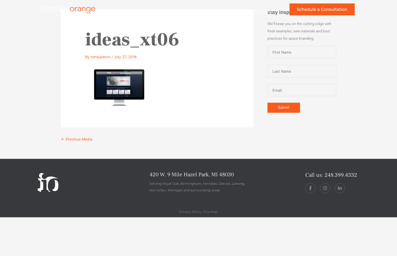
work (168, 11)
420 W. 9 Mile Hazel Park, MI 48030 (192, 174)
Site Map (210, 212)
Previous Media (76, 139)
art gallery (261, 11)
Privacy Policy (190, 212)
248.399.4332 (341, 175)
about (193, 11)
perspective (225, 11)
